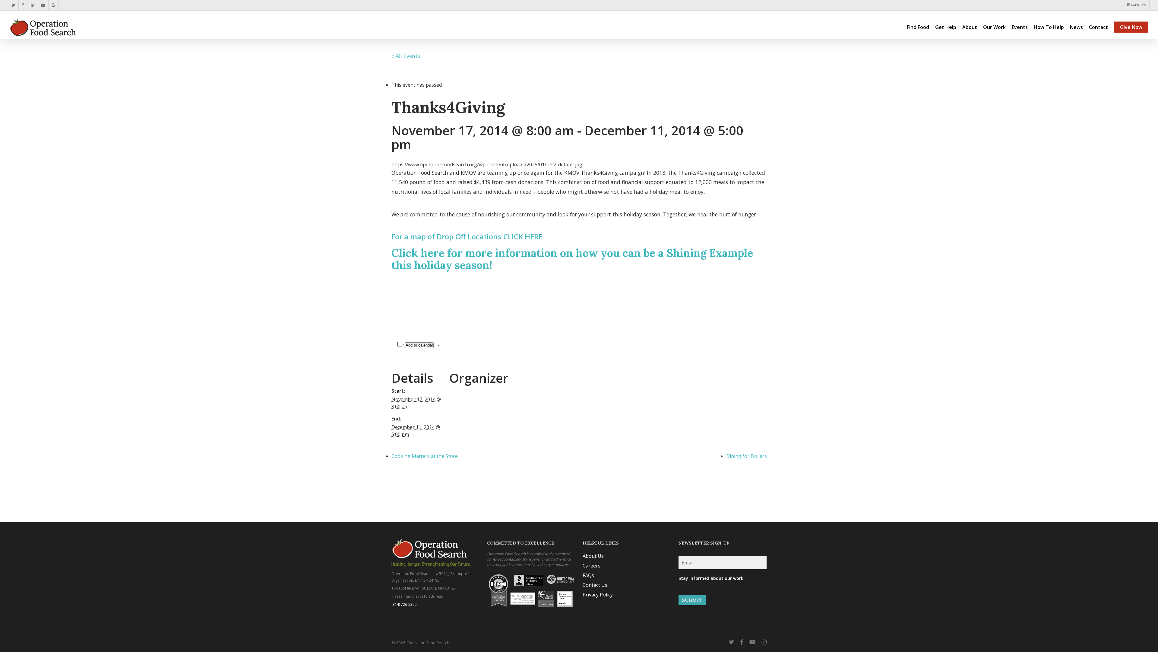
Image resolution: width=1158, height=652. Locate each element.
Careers (591, 565)
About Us (593, 556)
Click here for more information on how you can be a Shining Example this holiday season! (572, 259)
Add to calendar (419, 345)
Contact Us (595, 585)
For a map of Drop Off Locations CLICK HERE (467, 236)
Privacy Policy (598, 594)
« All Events (405, 55)
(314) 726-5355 (404, 604)
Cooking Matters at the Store (424, 456)
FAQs (588, 575)
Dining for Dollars (746, 456)
